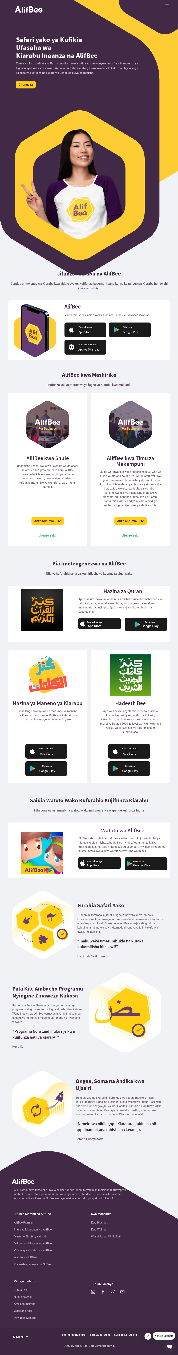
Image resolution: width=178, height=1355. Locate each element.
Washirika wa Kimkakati (106, 1236)
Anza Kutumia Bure (47, 521)
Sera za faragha (100, 1334)
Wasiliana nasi (23, 1311)
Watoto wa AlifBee (25, 1257)
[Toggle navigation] (167, 6)
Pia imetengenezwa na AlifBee (32, 1264)
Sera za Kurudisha (125, 1334)
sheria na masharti (74, 1334)
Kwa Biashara (99, 1222)
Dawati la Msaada (25, 1317)
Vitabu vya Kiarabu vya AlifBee (33, 1250)
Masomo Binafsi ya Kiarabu (31, 1236)
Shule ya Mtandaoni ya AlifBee (33, 1229)
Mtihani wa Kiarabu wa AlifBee (33, 1243)
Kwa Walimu (99, 1229)
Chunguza (26, 84)
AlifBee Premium (24, 1222)
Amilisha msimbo (24, 1304)
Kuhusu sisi (21, 1290)
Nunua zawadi (23, 1297)
